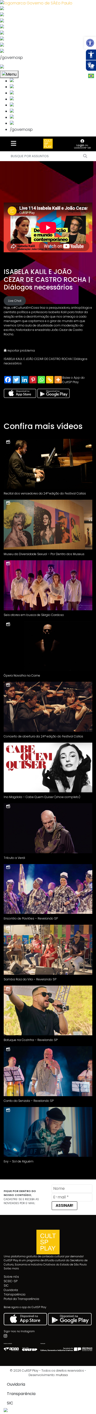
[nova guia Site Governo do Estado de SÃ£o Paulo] (36, 3)
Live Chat (14, 301)
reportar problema (21, 350)
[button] (90, 43)
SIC (6, 1285)
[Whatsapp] (41, 379)
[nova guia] (20, 67)
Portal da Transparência (21, 1299)
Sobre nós (11, 1277)
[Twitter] (16, 379)
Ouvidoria (11, 1290)
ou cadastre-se (82, 146)
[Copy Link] (49, 379)
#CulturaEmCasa (26, 308)
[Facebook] (8, 379)
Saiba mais (11, 1268)
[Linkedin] (24, 379)
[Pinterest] (33, 379)
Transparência (14, 1294)
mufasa (62, 1375)
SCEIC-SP (10, 1281)
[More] (58, 379)
